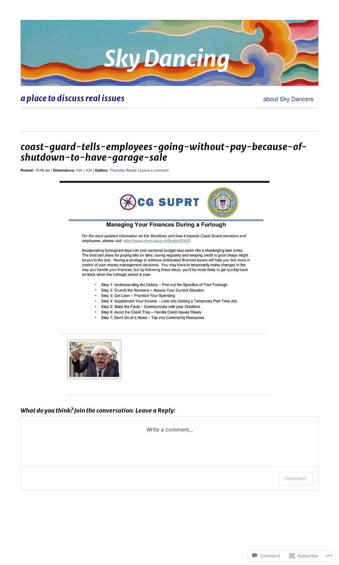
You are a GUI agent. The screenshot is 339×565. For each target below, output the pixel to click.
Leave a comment (154, 170)
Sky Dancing (167, 58)
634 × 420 (84, 170)
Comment (295, 478)
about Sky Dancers (288, 98)
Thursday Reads (123, 170)
